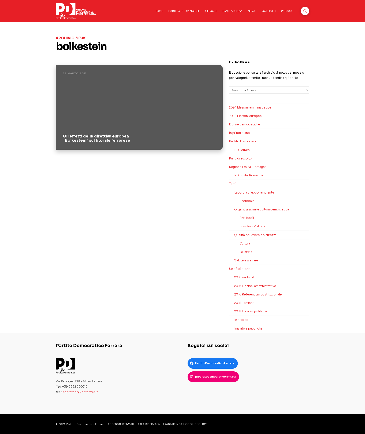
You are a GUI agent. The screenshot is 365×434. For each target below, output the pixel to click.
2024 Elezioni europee (245, 116)
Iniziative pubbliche (248, 328)
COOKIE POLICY (196, 424)
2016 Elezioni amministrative (255, 286)
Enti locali (247, 218)
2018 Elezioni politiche (250, 311)
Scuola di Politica (252, 226)
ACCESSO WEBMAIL (121, 424)
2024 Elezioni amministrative (250, 107)
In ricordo (241, 320)
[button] (305, 11)
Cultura (245, 243)
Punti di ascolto (240, 158)
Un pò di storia (239, 269)
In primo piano (239, 133)
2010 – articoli (244, 277)
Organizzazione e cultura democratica (261, 209)
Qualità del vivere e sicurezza (255, 235)
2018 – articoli (244, 303)
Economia (247, 201)
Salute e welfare (246, 260)
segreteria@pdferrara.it (80, 392)
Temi (232, 184)
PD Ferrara (242, 150)
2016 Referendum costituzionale (258, 294)
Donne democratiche (244, 124)
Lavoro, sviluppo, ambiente (254, 192)
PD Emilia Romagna (248, 175)
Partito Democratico (244, 141)
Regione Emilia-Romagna (247, 167)
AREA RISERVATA (149, 424)
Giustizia (246, 252)
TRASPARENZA (172, 424)
